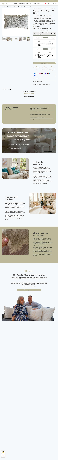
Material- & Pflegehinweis (37, 81)
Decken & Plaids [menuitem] (28, 3)
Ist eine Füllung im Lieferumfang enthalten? (38, 117)
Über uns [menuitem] (38, 3)
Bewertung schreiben (29, 93)
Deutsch (47, 3)
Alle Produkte (9, 6)
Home (3, 6)
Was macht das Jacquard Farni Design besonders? (39, 119)
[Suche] (51, 4)
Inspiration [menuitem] (34, 3)
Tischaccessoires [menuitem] (21, 3)
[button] (44, 33)
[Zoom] (29, 9)
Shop (5, 6)
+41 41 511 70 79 (21, 290)
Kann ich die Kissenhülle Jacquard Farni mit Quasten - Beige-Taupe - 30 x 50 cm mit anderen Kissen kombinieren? (40, 108)
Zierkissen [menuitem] (15, 3)
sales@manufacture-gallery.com (33, 290)
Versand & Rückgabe (37, 78)
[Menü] (4, 451)
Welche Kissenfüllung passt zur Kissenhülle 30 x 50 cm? (40, 114)
